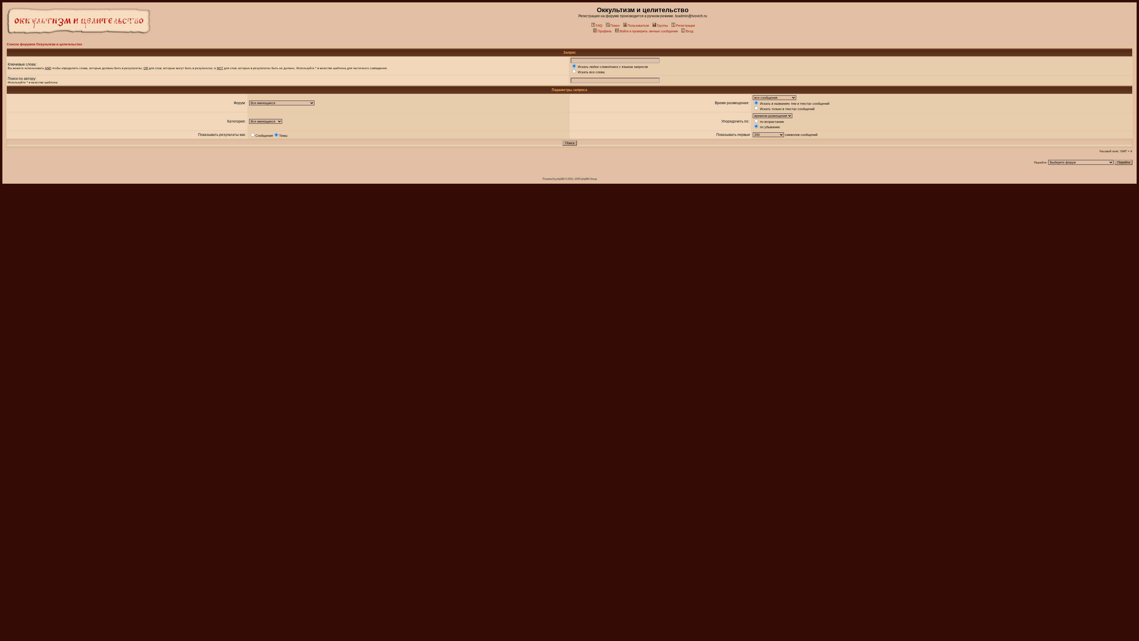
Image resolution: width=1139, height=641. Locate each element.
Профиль (605, 31)
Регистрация (685, 25)
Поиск (615, 25)
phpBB (560, 178)
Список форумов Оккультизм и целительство (44, 44)
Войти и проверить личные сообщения (649, 31)
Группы (662, 25)
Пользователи (638, 25)
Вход (689, 31)
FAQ (599, 25)
